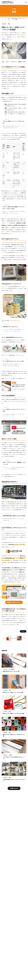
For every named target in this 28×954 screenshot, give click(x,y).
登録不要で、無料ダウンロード (13, 602)
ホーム (3, 19)
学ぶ (5, 19)
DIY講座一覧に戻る (14, 788)
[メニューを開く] (26, 2)
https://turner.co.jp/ (20, 355)
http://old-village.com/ (15, 320)
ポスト (23, 631)
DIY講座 (9, 19)
